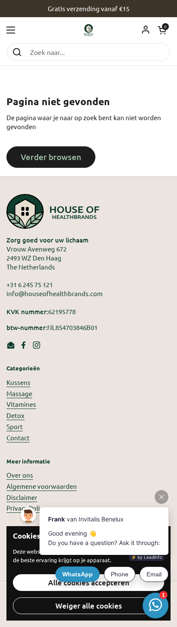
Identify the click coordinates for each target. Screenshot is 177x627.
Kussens (18, 382)
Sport (14, 426)
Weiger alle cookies (88, 606)
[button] (162, 30)
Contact (18, 437)
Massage (19, 393)
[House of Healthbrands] (89, 30)
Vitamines (21, 404)
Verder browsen (51, 156)
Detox (15, 415)
